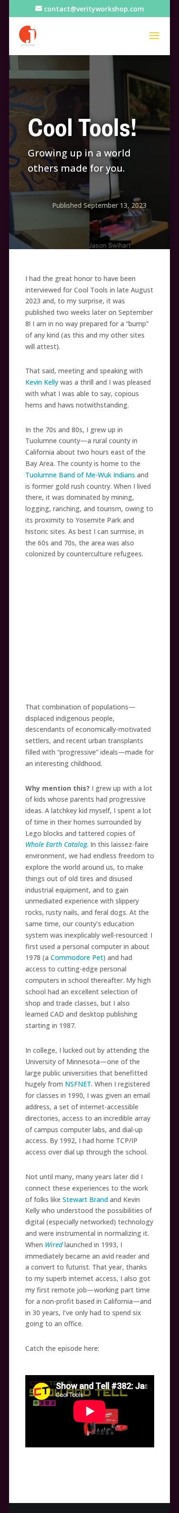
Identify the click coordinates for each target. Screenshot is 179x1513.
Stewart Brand (85, 1199)
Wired (54, 1244)
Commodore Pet (77, 957)
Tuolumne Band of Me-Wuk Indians (80, 474)
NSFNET (78, 1083)
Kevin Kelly (41, 382)
